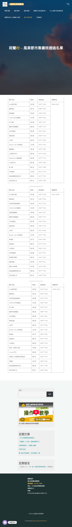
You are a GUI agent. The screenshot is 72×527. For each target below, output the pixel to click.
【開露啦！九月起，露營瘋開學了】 (29, 441)
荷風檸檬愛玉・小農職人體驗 (27, 445)
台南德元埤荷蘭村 (16, 4)
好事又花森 (22, 449)
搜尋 (20, 390)
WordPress (43, 521)
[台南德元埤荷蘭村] (5, 4)
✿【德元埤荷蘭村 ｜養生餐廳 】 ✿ (29, 453)
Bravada (35, 521)
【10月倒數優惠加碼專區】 (27, 438)
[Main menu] (67, 4)
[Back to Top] (65, 520)
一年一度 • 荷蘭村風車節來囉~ (37, 467)
